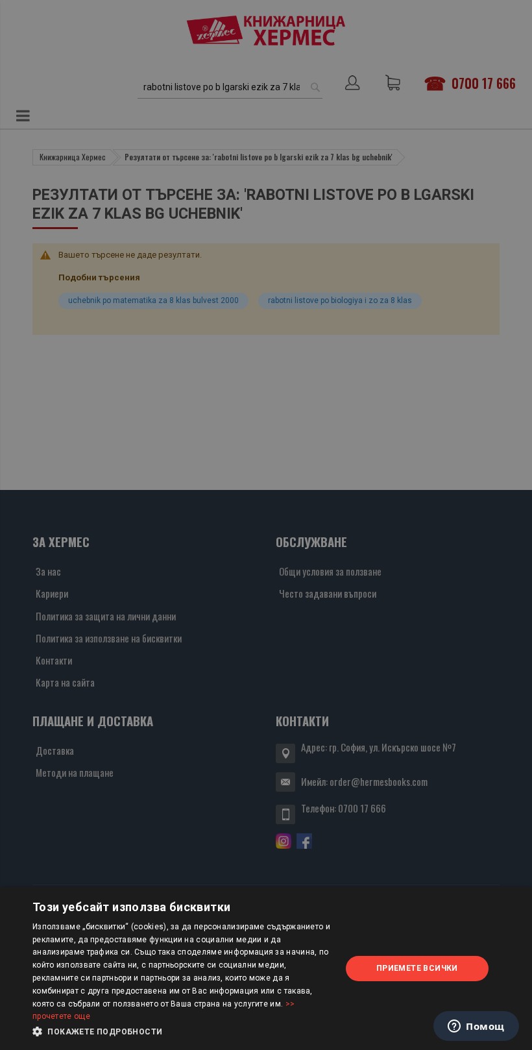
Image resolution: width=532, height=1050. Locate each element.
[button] (182, 1031)
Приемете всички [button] (417, 968)
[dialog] (266, 968)
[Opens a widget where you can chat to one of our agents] (476, 1027)
